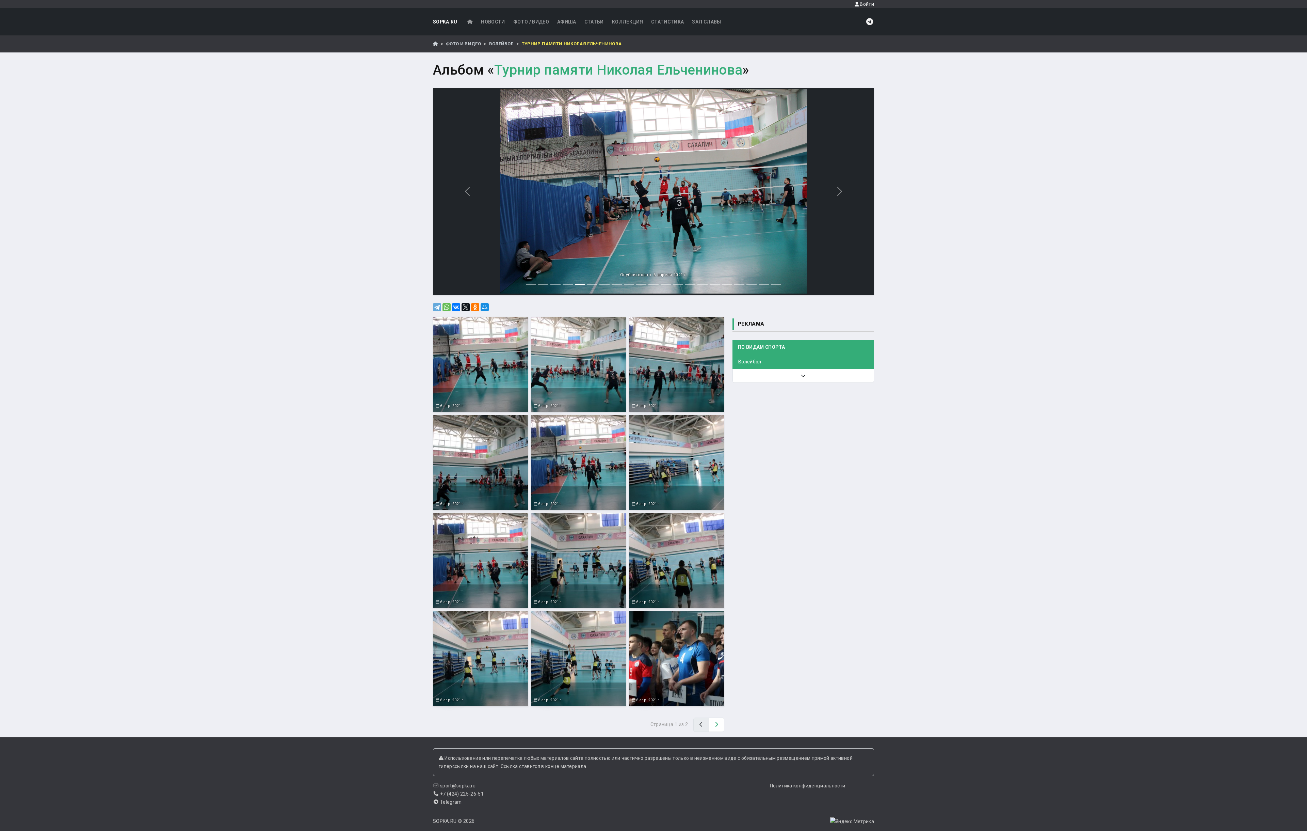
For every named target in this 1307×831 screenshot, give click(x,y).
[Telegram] (437, 307)
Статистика (667, 22)
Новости (493, 22)
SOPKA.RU (445, 22)
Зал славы (706, 22)
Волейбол (501, 43)
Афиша (566, 22)
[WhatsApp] (446, 307)
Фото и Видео (463, 43)
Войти (866, 4)
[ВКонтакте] (456, 307)
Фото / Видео (531, 22)
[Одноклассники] (475, 307)
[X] (466, 307)
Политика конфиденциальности (807, 785)
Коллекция (627, 22)
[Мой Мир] (485, 307)
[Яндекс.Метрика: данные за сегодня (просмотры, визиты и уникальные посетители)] (852, 821)
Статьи (594, 22)
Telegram (451, 802)
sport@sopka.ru (458, 785)
